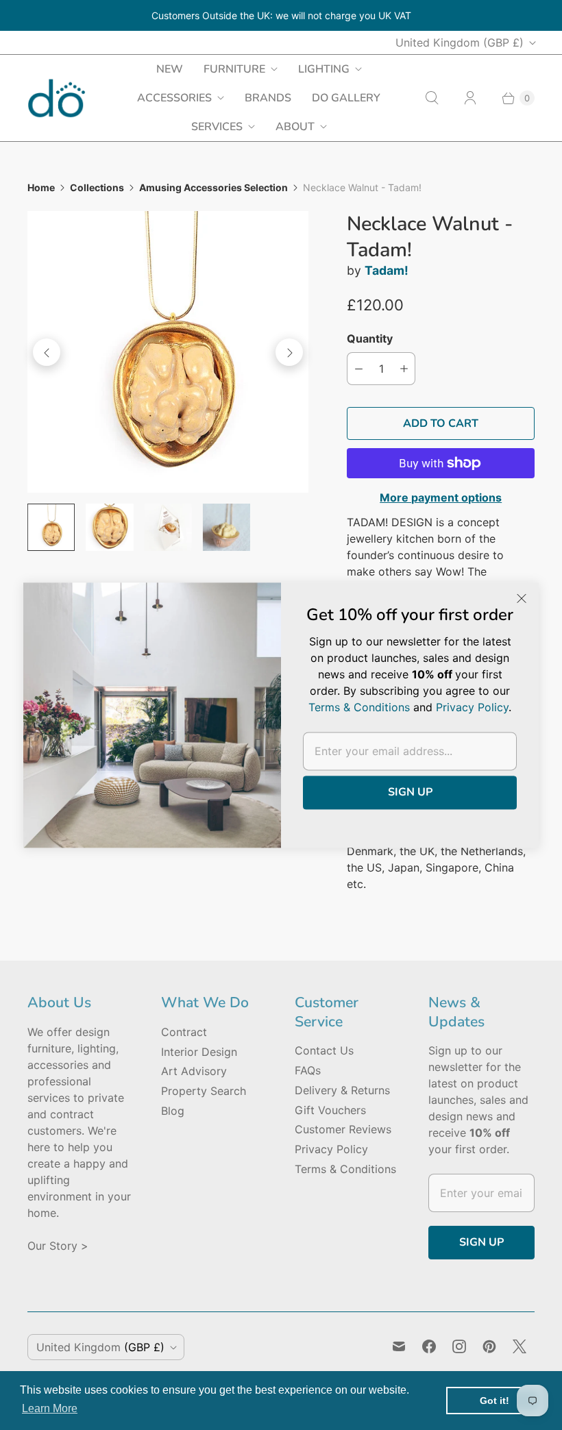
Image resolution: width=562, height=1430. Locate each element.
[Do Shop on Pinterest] (489, 1346)
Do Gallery (346, 98)
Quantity (370, 338)
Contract (184, 1032)
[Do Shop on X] (519, 1346)
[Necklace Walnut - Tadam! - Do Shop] (167, 351)
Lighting (324, 69)
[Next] (289, 352)
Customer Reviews (343, 1129)
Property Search (203, 1091)
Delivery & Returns (342, 1090)
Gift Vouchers (330, 1110)
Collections (97, 187)
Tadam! (386, 270)
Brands (268, 98)
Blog (172, 1111)
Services (217, 126)
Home (41, 187)
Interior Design (199, 1052)
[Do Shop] (56, 98)
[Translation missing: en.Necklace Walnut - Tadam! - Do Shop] (51, 527)
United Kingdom (459, 42)
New (169, 69)
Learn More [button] (49, 1408)
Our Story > (57, 1246)
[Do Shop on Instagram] (459, 1346)
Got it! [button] (494, 1400)
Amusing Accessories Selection (213, 187)
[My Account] (470, 98)
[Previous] (46, 352)
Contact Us (324, 1050)
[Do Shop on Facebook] (429, 1346)
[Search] (432, 98)
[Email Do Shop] (399, 1346)
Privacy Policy (331, 1149)
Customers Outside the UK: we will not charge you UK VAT (281, 15)
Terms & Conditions (345, 1169)
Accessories (174, 98)
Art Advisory (194, 1071)
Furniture (234, 69)
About (295, 126)
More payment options (441, 497)
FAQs (308, 1070)
